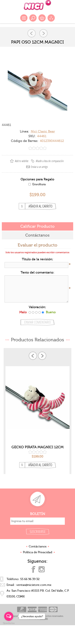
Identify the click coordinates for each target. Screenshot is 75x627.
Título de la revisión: (37, 259)
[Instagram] (41, 569)
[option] (37, 420)
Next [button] (42, 356)
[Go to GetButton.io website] (9, 623)
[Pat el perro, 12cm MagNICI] (43, 33)
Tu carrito (42, 18)
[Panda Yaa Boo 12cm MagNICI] (31, 33)
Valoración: (37, 307)
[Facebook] (33, 569)
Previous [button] (33, 356)
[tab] (37, 226)
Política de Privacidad (37, 552)
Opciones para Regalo (37, 179)
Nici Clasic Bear (43, 131)
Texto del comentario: (37, 272)
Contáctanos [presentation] (37, 235)
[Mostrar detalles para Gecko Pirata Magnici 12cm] (37, 404)
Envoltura (39, 184)
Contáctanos (37, 546)
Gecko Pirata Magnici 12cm (37, 447)
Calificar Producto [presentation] (37, 226)
